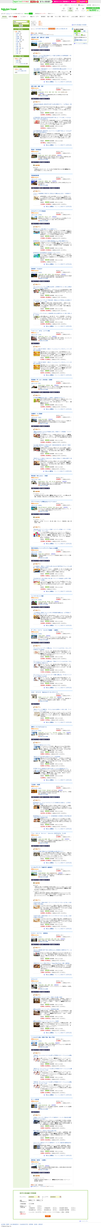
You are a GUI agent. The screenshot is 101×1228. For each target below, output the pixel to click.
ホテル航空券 (81, 35)
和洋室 (67, 1212)
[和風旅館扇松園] (54, 181)
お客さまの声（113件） (36, 334)
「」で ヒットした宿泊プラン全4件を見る (58, 1095)
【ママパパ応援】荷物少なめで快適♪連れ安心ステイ (48, 851)
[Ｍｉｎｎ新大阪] (53, 1105)
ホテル (79, 33)
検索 (48, 1216)
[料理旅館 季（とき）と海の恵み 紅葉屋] (56, 385)
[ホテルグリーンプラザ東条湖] (54, 217)
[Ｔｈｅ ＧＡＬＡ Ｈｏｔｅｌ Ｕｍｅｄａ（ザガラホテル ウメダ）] (66, 839)
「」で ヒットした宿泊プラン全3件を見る (58, 145)
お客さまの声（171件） (36, 90)
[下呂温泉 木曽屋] (60, 790)
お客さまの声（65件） (36, 383)
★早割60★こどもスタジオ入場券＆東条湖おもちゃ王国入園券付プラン (51, 241)
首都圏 (17, 38)
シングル (32, 1212)
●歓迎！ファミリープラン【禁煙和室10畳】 (46, 1009)
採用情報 (31, 1224)
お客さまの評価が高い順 (61, 28)
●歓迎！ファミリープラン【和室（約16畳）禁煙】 (48, 997)
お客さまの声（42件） (36, 1163)
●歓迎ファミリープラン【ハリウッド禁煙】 (46, 1021)
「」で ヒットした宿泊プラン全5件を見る (58, 780)
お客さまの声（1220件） (37, 41)
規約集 (35, 1224)
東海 (17, 44)
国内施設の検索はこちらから (80, 40)
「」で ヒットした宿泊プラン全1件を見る (58, 206)
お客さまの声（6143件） (37, 599)
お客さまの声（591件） (36, 730)
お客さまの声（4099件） (37, 505)
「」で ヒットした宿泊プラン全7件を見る (58, 264)
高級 (17, 60)
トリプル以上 (57, 1212)
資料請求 (41, 1224)
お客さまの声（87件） (36, 1103)
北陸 (17, 43)
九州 (17, 51)
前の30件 (34, 34)
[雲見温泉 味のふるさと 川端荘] (64, 481)
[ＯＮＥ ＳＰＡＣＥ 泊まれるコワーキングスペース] (59, 697)
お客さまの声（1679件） (37, 214)
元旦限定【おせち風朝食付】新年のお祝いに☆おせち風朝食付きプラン (50, 768)
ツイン (50, 1212)
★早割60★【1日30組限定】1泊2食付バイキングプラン (47, 252)
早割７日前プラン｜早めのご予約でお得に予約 (44, 1130)
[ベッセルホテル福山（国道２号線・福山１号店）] (57, 1043)
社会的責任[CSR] (24, 1224)
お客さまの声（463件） (36, 837)
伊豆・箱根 (18, 40)
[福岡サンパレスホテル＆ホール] (68, 732)
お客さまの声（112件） (36, 179)
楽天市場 (89, 5)
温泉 (17, 62)
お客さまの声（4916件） (37, 871)
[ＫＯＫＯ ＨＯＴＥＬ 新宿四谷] (62, 939)
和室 (63, 1212)
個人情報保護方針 (14, 1224)
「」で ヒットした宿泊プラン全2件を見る (58, 81)
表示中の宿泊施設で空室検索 (79, 24)
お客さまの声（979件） (36, 983)
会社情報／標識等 (5, 1224)
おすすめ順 (38, 28)
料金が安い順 (44, 28)
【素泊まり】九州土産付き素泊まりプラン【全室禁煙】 (47, 756)
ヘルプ (60, 5)
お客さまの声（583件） (36, 417)
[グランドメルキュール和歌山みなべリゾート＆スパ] (65, 507)
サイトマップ (74, 5)
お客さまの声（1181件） (37, 272)
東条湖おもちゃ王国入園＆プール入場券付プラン (45, 229)
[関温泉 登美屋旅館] (59, 155)
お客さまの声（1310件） (37, 633)
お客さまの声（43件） (36, 479)
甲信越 (17, 41)
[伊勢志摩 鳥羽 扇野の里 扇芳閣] (54, 43)
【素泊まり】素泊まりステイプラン (42, 745)
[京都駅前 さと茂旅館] (50, 419)
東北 (17, 35)
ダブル (44, 1212)
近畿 (17, 46)
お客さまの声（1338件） (37, 552)
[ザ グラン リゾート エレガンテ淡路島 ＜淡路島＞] (47, 636)
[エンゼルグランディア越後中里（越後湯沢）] (60, 873)
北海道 (17, 33)
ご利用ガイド (67, 5)
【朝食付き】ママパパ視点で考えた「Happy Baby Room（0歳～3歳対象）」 (52, 963)
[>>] (72, 29)
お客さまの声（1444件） (37, 937)
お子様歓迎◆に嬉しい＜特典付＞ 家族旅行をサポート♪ (49, 397)
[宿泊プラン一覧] (35, 50)
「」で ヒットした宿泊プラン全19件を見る (58, 471)
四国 (17, 49)
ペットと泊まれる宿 (20, 63)
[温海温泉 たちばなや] (63, 274)
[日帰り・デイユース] (44, 188)
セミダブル (38, 1212)
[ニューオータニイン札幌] (56, 601)
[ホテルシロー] (56, 985)
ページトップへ (84, 1221)
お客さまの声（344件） (36, 788)
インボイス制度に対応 (21, 70)
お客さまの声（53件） (36, 153)
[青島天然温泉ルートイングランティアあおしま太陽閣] (53, 554)
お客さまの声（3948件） (37, 1041)
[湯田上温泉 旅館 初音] (41, 93)
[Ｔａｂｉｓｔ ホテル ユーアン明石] (54, 336)
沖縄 (17, 53)
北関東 (17, 36)
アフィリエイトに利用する (81, 43)
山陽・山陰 (18, 48)
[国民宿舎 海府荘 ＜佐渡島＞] (46, 1166)
